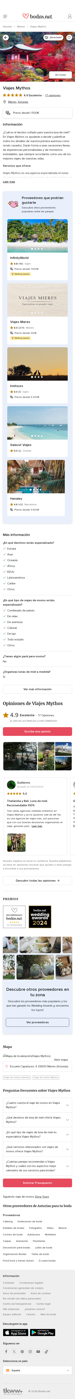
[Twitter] (14, 1351)
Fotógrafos (35, 1228)
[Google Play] (42, 1335)
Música (63, 1228)
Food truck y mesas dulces (18, 1260)
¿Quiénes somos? (35, 1309)
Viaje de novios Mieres (46, 1077)
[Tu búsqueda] (6, 37)
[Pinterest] (22, 1351)
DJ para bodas (47, 1260)
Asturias (8, 26)
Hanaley (16, 499)
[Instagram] (30, 1351)
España (16, 1370)
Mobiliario (50, 1234)
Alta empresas (11, 1309)
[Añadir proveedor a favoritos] (69, 37)
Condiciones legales (31, 1282)
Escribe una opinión (38, 731)
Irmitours (16, 386)
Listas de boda (43, 1247)
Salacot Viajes (20, 445)
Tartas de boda (40, 1254)
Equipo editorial (12, 1314)
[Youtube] (38, 1351)
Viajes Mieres (20, 322)
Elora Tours (42, 1197)
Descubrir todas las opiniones (36, 880)
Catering (8, 1221)
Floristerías (39, 1241)
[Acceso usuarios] (70, 16)
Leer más (9, 182)
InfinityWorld (19, 258)
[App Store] (15, 1335)
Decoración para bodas (16, 1247)
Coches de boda (13, 1234)
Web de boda (48, 1314)
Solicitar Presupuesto (37, 1183)
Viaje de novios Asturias (17, 1077)
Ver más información (37, 689)
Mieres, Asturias (18, 102)
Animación (22, 1241)
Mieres (21, 26)
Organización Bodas (14, 1254)
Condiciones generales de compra (23, 1288)
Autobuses (33, 1234)
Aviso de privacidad (14, 1293)
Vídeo (50, 1228)
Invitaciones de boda (30, 1221)
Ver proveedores (37, 1022)
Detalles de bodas (13, 1228)
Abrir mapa (61, 1060)
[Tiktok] (46, 1351)
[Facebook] (6, 1351)
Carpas (7, 1241)
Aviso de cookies (41, 1293)
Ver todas (60, 74)
